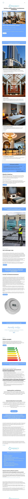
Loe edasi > (4, 130)
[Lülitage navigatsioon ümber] (24, 2)
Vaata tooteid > (22, 100)
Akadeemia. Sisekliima (20, 171)
